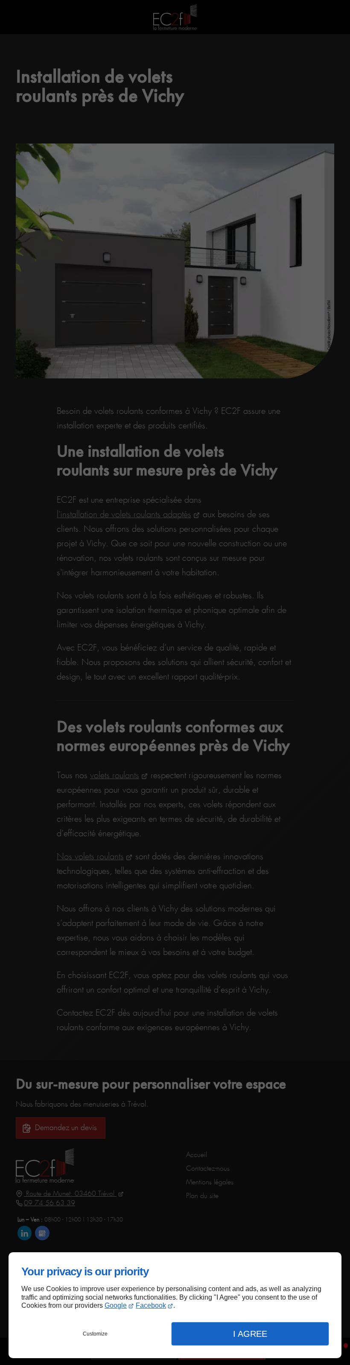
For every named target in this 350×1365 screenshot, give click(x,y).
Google (116, 1305)
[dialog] (175, 1305)
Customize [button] (95, 1334)
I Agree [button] (250, 1334)
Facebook (151, 1305)
